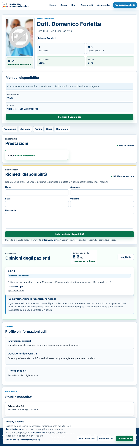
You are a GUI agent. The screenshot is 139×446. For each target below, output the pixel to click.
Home (52, 5)
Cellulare (74, 199)
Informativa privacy (30, 440)
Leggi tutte (125, 257)
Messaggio (10, 210)
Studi (49, 129)
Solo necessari (87, 438)
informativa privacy (51, 240)
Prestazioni (10, 129)
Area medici (103, 5)
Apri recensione (16, 290)
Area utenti (87, 5)
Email (7, 199)
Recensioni (62, 129)
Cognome (75, 187)
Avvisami (25, 129)
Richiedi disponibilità (125, 5)
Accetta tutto (125, 438)
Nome (8, 187)
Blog (73, 5)
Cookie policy (12, 440)
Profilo (38, 129)
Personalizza (106, 438)
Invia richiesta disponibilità (69, 234)
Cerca (63, 5)
